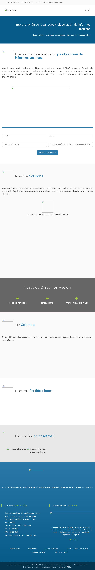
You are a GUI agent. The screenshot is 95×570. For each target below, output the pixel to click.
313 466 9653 (27, 2)
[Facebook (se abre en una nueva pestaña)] (86, 2)
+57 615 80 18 (12, 2)
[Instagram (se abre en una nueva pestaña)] (89, 2)
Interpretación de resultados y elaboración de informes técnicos (67, 35)
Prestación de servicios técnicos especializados (47, 215)
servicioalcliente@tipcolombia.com (49, 2)
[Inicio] (30, 35)
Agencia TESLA (66, 567)
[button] (4, 209)
